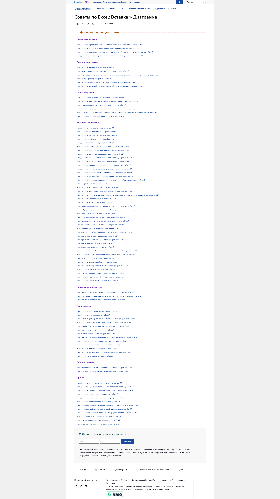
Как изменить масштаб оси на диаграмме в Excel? (97, 199)
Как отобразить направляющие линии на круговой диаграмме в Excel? (106, 206)
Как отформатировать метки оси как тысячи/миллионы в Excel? (103, 221)
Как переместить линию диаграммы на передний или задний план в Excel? (107, 413)
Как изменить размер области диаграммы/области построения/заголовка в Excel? (110, 86)
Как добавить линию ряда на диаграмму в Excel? (97, 311)
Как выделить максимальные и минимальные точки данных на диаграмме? (108, 109)
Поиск (174, 8)
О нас (183, 469)
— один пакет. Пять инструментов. (107, 2)
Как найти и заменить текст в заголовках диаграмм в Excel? (101, 217)
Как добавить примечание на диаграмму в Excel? (97, 131)
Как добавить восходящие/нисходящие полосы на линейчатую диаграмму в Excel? (111, 180)
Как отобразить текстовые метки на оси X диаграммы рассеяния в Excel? (107, 210)
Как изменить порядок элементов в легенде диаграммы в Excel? (103, 266)
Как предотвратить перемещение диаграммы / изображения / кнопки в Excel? (109, 296)
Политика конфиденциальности (154, 469)
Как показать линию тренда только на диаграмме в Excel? (100, 273)
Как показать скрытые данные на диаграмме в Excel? (99, 416)
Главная (82, 469)
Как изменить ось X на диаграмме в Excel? (94, 202)
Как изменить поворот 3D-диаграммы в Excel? (96, 67)
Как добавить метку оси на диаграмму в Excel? (96, 143)
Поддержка (121, 469)
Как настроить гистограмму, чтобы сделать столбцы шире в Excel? (104, 322)
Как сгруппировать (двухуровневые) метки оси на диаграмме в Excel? (105, 232)
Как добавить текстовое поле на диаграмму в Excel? (98, 401)
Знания (101, 469)
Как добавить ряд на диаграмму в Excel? (93, 315)
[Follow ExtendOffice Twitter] (81, 486)
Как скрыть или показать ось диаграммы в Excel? (97, 236)
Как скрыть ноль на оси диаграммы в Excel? (95, 243)
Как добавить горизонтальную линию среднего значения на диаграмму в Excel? (110, 44)
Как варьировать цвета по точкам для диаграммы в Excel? (101, 116)
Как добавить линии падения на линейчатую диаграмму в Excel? (103, 150)
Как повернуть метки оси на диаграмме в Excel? (96, 269)
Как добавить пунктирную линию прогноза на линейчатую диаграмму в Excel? (109, 48)
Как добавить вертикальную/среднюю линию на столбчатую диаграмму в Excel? (110, 56)
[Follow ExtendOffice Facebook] (76, 486)
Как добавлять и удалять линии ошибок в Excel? (96, 139)
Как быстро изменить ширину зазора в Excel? (95, 330)
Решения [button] (100, 8)
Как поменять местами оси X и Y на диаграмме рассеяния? (101, 277)
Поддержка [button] (159, 8)
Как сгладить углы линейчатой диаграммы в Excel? (98, 424)
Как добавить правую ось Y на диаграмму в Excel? (97, 135)
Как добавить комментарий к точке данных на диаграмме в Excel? (104, 146)
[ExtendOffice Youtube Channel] (86, 486)
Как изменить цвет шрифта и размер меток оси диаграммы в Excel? (105, 191)
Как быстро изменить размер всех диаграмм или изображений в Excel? (106, 82)
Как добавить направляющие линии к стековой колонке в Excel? (103, 161)
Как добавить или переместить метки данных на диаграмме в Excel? (105, 172)
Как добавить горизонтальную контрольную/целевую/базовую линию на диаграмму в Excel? (115, 52)
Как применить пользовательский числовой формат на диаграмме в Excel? (108, 405)
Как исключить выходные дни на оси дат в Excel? (97, 213)
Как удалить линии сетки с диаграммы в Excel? (96, 258)
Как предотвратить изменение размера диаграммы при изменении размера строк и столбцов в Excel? (119, 75)
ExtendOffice (83, 8)
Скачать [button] (112, 8)
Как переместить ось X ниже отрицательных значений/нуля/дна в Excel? (107, 251)
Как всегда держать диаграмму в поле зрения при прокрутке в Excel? (105, 292)
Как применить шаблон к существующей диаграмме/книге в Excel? (104, 409)
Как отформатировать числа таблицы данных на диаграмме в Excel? (105, 367)
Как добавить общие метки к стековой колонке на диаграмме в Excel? (105, 176)
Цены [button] (121, 8)
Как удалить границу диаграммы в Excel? (94, 78)
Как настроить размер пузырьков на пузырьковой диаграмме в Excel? (106, 319)
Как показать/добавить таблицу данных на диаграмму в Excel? (103, 371)
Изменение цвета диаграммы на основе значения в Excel (100, 98)
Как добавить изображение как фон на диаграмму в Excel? (101, 398)
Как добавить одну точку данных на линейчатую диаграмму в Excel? (105, 387)
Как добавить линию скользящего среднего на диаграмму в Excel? (104, 169)
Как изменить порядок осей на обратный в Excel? (97, 262)
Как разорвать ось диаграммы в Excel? (93, 184)
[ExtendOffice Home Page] (179, 2)
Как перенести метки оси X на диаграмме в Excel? (97, 280)
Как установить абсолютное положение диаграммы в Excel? (101, 300)
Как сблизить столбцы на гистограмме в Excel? (96, 333)
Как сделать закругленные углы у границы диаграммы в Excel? (103, 71)
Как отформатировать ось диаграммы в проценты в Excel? (101, 225)
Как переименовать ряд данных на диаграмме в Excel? (99, 345)
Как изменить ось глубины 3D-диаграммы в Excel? (98, 187)
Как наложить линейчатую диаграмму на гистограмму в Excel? (102, 341)
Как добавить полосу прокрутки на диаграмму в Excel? (99, 383)
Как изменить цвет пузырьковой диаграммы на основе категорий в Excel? (107, 101)
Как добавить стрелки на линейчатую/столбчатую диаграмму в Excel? (105, 390)
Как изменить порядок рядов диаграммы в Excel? (97, 348)
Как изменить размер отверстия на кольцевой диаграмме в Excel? (104, 352)
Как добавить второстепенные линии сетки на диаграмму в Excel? (104, 165)
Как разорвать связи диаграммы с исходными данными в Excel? (103, 326)
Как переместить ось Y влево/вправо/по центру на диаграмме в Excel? (106, 254)
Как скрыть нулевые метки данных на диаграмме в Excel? (100, 239)
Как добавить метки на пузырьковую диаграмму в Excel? (100, 154)
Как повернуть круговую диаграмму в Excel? (95, 356)
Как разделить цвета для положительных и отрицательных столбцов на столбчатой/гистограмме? (117, 112)
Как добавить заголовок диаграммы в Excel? (95, 128)
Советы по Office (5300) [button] (139, 8)
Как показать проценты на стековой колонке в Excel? (99, 420)
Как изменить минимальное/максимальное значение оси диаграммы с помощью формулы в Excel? (117, 195)
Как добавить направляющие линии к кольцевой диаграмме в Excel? (105, 158)
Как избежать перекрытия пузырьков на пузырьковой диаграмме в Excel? (107, 337)
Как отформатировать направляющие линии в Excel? (98, 228)
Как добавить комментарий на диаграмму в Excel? (97, 394)
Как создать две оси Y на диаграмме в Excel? (95, 247)
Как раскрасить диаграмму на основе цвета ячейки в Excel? (101, 105)
